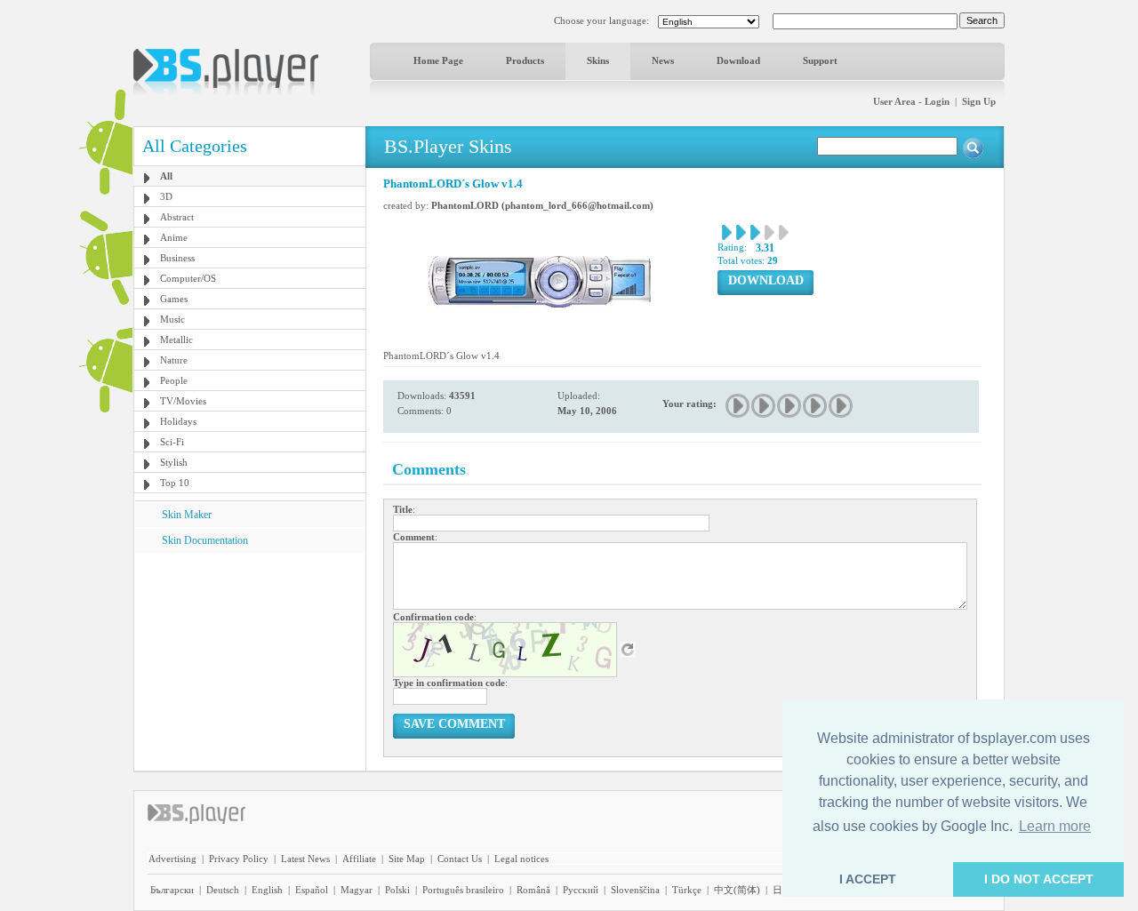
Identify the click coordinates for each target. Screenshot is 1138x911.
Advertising (172, 858)
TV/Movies (183, 401)
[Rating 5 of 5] (841, 406)
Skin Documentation (205, 540)
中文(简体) (737, 889)
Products (525, 60)
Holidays (178, 421)
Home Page (438, 60)
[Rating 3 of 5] (790, 406)
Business (177, 257)
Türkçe (686, 889)
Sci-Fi (172, 441)
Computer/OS (188, 278)
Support (820, 60)
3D (166, 196)
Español (311, 889)
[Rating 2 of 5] (764, 406)
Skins (598, 60)
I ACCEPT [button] (867, 879)
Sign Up (979, 101)
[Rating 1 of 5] (738, 406)
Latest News (305, 858)
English (267, 889)
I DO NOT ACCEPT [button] (1039, 879)
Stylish (174, 462)
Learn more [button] (1055, 826)
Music (172, 319)
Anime (174, 237)
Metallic (176, 339)
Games (174, 298)
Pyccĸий (580, 889)
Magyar (357, 889)
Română (533, 889)
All (166, 176)
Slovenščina (635, 889)
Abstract (177, 217)
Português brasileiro (463, 889)
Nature (174, 360)
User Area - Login (911, 101)
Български (172, 889)
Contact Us (459, 858)
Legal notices (521, 858)
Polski (397, 889)
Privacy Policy (238, 858)
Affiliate (359, 858)
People (174, 380)
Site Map (407, 858)
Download (738, 60)
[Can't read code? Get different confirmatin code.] (628, 648)
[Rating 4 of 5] (816, 406)
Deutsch (222, 889)
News (663, 60)
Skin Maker (187, 514)
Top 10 (174, 482)
